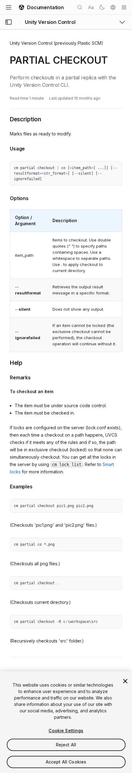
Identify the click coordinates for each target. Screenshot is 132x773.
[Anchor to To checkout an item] (5, 391)
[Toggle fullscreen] (115, 168)
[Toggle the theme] (102, 7)
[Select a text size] (91, 7)
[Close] (125, 681)
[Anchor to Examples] (5, 486)
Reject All (66, 744)
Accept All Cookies (66, 761)
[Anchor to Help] (5, 362)
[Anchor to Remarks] (5, 377)
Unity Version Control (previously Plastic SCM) (56, 43)
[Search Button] (80, 7)
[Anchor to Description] (5, 119)
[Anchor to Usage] (5, 148)
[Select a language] (113, 7)
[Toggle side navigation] (8, 22)
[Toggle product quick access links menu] (122, 22)
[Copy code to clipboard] (104, 168)
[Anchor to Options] (5, 198)
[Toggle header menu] (8, 7)
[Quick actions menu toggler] (124, 7)
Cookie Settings (66, 730)
